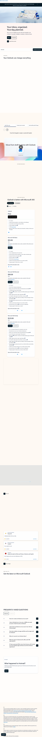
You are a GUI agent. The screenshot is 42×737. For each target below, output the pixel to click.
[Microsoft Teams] (26, 310)
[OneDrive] (11, 267)
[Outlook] (9, 267)
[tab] (7, 62)
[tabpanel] (21, 86)
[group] (12, 176)
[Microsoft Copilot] (9, 310)
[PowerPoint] (15, 310)
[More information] (17, 225)
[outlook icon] (9, 232)
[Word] (11, 310)
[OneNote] (20, 310)
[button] (16, 49)
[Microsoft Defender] (24, 310)
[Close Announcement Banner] (37, 4)
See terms (9, 245)
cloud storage (14, 226)
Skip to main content (4, 0)
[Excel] (13, 310)
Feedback (3, 734)
